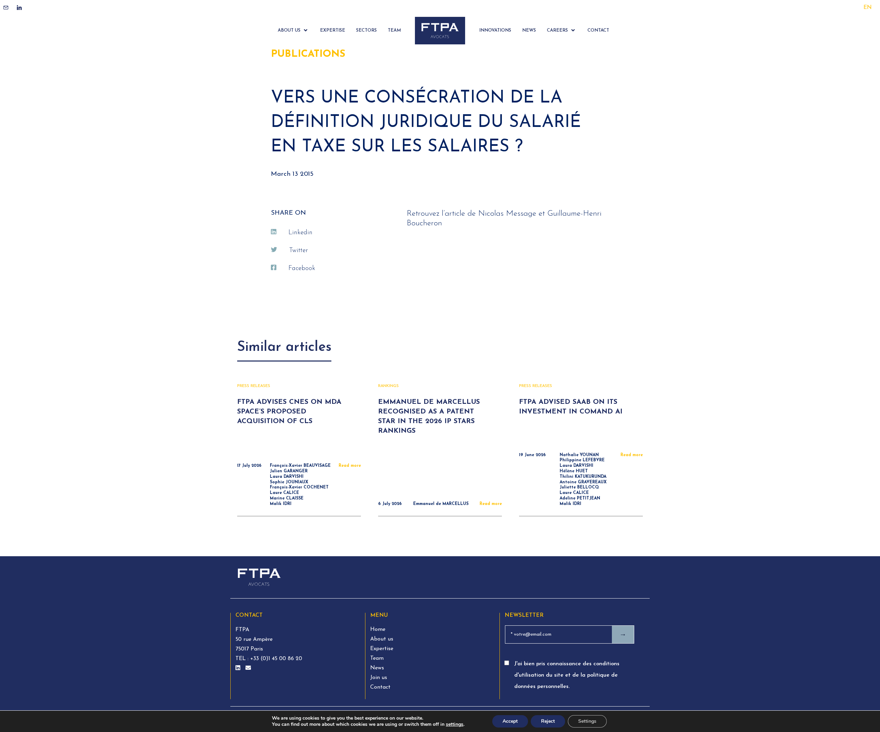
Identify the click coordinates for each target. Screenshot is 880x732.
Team (377, 658)
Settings (587, 721)
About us (381, 639)
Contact (380, 687)
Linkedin (300, 232)
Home (377, 629)
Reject (548, 721)
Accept (510, 721)
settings (454, 724)
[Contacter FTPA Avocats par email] (248, 668)
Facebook (301, 268)
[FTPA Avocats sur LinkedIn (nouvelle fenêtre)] (238, 668)
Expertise (381, 649)
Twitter (298, 250)
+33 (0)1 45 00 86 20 (275, 658)
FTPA (242, 630)
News (377, 668)
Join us (378, 677)
